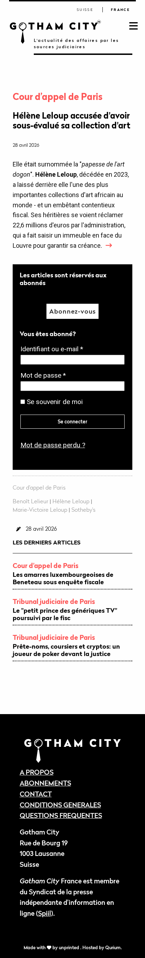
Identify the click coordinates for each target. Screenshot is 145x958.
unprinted (69, 947)
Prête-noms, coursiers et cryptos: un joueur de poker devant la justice (66, 650)
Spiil (44, 913)
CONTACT (36, 794)
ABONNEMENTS (45, 783)
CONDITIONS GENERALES (60, 805)
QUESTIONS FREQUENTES (61, 815)
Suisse (85, 10)
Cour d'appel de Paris (45, 565)
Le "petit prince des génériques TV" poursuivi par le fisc (65, 614)
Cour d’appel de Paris (57, 96)
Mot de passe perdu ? (52, 445)
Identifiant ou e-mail (53, 350)
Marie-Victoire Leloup (40, 509)
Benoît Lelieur (30, 501)
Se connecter (72, 421)
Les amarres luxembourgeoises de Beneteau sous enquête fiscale (63, 578)
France (120, 10)
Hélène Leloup (70, 501)
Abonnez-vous (72, 311)
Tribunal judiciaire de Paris (54, 601)
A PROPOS (36, 772)
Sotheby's (83, 509)
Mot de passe (45, 376)
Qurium (113, 947)
